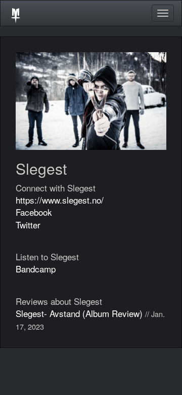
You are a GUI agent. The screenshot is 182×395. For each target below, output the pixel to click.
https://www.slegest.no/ (60, 199)
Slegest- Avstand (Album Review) (79, 313)
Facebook (34, 212)
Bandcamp (36, 268)
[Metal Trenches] (16, 13)
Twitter (28, 224)
